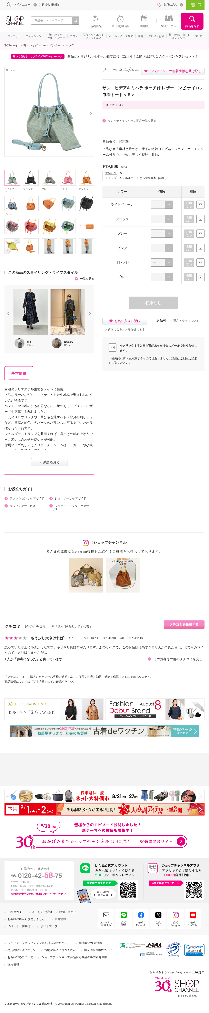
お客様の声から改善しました (26, 919)
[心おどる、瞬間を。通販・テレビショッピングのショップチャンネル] (14, 20)
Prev (9, 314)
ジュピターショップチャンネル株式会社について (39, 943)
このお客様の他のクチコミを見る (177, 659)
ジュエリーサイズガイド (70, 498)
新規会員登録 (50, 4)
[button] (194, 950)
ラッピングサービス (23, 506)
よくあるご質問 (42, 912)
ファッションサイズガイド (27, 498)
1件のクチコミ (115, 104)
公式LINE (123, 924)
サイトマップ (49, 926)
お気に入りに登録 (127, 321)
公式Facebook (141, 924)
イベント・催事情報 (20, 926)
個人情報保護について (98, 950)
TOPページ (11, 45)
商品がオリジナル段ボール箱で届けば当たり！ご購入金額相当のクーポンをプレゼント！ (132, 56)
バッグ (70, 45)
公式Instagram (175, 924)
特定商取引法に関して (22, 950)
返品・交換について (186, 320)
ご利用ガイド (188, 358)
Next (90, 314)
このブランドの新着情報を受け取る (175, 71)
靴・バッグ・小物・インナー (42, 45)
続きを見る (51, 462)
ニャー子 (76, 638)
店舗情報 (60, 919)
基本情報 (18, 373)
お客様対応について (20, 957)
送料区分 (111, 173)
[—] (162, 205)
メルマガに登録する (106, 924)
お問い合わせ (67, 912)
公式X (158, 924)
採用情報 (13, 964)
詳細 (162, 178)
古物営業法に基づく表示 (60, 950)
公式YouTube (192, 924)
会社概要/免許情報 (90, 943)
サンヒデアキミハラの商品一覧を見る (132, 120)
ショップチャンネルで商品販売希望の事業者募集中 (74, 957)
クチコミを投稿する (184, 624)
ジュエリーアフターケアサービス (69, 507)
